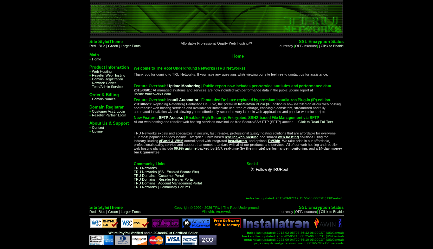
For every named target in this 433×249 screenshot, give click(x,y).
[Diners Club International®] (122, 244)
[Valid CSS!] (135, 227)
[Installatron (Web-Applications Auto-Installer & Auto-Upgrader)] (276, 227)
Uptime (96, 131)
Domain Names (102, 99)
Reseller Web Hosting (107, 75)
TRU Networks (145, 168)
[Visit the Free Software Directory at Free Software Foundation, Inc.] (227, 227)
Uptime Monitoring (183, 86)
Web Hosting (100, 71)
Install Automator (182, 100)
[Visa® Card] (173, 244)
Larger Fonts (131, 46)
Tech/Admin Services (107, 87)
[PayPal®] (189, 244)
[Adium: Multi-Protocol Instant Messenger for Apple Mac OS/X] (196, 227)
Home (95, 59)
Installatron (237, 141)
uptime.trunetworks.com (152, 94)
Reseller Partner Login (107, 115)
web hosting (288, 137)
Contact (96, 127)
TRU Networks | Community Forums (162, 187)
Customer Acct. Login (107, 111)
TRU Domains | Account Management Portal (168, 183)
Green (113, 46)
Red (92, 46)
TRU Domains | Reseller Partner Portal (163, 179)
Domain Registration (106, 79)
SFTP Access (171, 117)
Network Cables (103, 83)
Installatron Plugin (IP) (255, 104)
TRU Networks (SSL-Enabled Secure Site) (166, 172)
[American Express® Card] (101, 244)
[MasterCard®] (156, 244)
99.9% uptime (185, 148)
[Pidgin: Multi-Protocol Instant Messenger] (165, 227)
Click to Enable (332, 46)
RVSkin (274, 141)
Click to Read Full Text (315, 122)
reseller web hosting (242, 137)
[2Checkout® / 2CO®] (208, 244)
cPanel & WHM (171, 141)
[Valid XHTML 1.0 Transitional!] (104, 227)
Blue (102, 46)
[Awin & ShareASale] (325, 227)
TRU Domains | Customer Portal (159, 175)
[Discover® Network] (139, 244)
